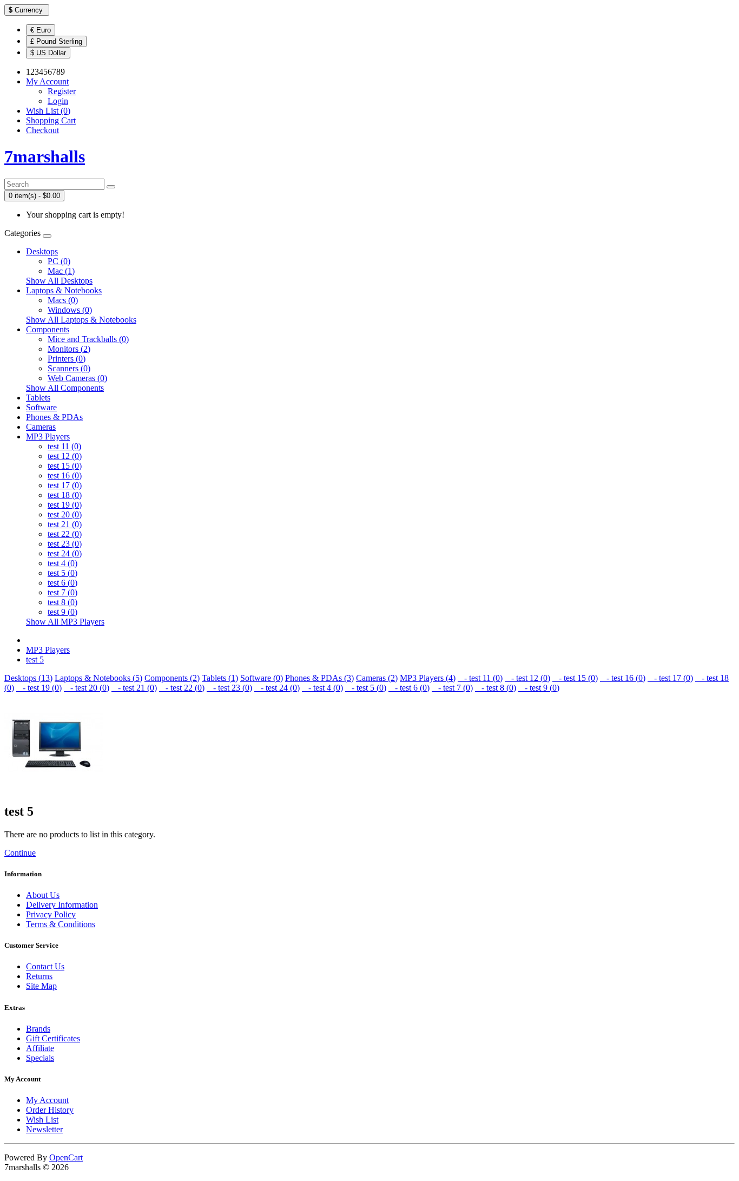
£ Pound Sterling (56, 41)
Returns (39, 976)
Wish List (42, 1119)
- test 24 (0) (277, 687)
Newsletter (44, 1129)
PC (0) (59, 261)
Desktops (42, 251)
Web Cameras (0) (77, 378)
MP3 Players (48, 436)
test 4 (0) (62, 563)
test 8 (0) (62, 602)
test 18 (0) (65, 495)
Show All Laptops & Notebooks (81, 319)
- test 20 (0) (86, 687)
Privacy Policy (51, 914)
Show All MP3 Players (65, 621)
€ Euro (40, 30)
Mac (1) (61, 270)
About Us (43, 895)
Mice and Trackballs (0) (88, 339)
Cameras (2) (377, 678)
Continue (20, 852)
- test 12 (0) (527, 678)
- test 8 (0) (495, 687)
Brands (38, 1028)
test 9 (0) (62, 611)
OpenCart (66, 1157)
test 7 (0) (62, 592)
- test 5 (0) (365, 687)
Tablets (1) (220, 678)
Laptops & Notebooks (64, 290)
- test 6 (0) (409, 687)
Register (62, 91)
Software (41, 407)
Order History (50, 1109)
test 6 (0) (62, 582)
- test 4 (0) (322, 687)
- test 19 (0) (39, 687)
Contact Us (45, 966)
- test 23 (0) (229, 687)
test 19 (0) (65, 504)
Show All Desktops (59, 280)
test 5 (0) (62, 573)
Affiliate (40, 1048)
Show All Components (65, 387)
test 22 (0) (65, 534)
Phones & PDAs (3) (319, 678)
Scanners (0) (69, 368)
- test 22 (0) (181, 687)
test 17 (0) (65, 485)
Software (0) (261, 678)
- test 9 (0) (538, 687)
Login (58, 101)
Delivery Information (62, 904)
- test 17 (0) (670, 678)
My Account (47, 1100)
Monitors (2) (69, 348)
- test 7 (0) (452, 687)
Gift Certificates (53, 1038)
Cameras (41, 426)
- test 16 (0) (622, 678)
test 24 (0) (65, 553)
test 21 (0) (65, 524)
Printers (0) (66, 358)
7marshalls (44, 156)
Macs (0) (63, 300)
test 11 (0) (64, 446)
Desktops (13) (28, 678)
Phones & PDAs (54, 417)
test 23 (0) (65, 543)
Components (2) (172, 678)
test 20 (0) (65, 514)
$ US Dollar (48, 53)
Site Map (41, 985)
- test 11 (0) (480, 678)
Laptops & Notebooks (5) (98, 678)
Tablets (38, 397)
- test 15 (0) (575, 678)
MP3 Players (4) (428, 678)
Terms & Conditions (60, 924)
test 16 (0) (65, 475)
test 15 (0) (65, 465)
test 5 (35, 659)
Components (47, 329)
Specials (40, 1057)
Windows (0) (70, 309)
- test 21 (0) (134, 687)
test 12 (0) (65, 456)
